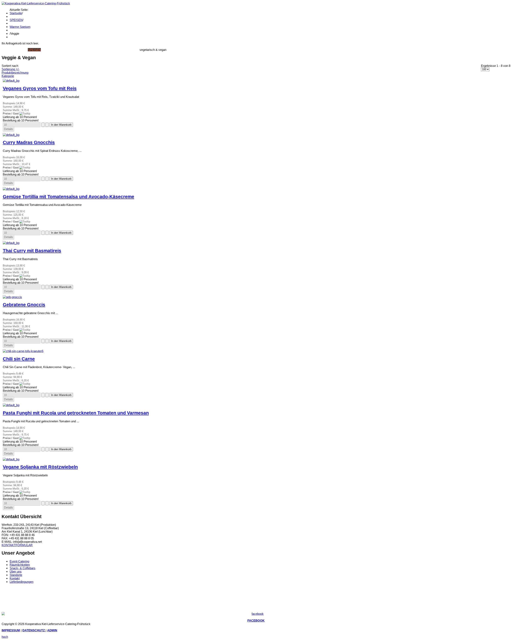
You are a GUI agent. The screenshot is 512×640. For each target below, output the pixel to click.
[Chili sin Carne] (23, 351)
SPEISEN (16, 20)
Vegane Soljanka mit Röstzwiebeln (40, 467)
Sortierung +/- (10, 69)
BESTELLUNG (106, 49)
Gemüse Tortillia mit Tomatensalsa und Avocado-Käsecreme (68, 196)
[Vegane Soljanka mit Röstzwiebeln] (11, 459)
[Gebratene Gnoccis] (12, 297)
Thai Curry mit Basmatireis (32, 250)
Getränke (49, 49)
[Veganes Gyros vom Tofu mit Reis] (11, 80)
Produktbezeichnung (15, 72)
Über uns (16, 571)
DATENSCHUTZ (34, 630)
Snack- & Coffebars (22, 568)
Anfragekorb (128, 49)
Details (8, 129)
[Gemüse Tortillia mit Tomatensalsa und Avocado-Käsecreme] (11, 188)
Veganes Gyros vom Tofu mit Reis (40, 88)
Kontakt (15, 578)
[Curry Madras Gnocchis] (11, 134)
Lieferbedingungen (21, 581)
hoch (5, 636)
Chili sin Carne (19, 359)
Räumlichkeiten (20, 564)
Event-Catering (19, 561)
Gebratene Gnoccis (24, 304)
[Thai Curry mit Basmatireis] (11, 242)
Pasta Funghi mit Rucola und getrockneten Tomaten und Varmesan (76, 413)
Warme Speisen (20, 26)
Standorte (16, 575)
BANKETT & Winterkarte (77, 49)
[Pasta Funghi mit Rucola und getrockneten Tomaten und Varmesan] (11, 405)
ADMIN (52, 630)
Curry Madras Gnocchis (29, 142)
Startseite (16, 13)
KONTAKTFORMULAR (17, 545)
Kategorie (8, 76)
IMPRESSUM (11, 630)
